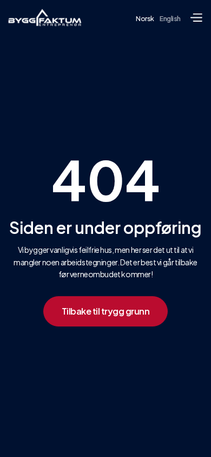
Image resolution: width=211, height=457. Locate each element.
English (170, 19)
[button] (196, 17)
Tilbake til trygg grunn (106, 311)
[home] (45, 17)
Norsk (145, 19)
